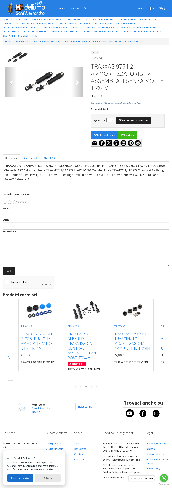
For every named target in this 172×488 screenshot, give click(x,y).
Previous (5, 341)
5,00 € (119, 355)
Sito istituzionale (54, 448)
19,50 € (97, 95)
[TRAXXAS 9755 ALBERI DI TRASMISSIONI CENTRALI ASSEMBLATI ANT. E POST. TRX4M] (86, 310)
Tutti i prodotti (53, 443)
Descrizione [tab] (11, 158)
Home (62, 8)
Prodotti (19, 41)
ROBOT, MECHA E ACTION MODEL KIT (144, 31)
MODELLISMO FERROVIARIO (101, 27)
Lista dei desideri (106, 135)
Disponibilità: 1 (99, 109)
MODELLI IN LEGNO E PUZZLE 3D (20, 27)
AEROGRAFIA (74, 19)
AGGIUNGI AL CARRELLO (135, 120)
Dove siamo (80, 448)
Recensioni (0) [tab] (30, 158)
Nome (6, 208)
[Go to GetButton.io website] (164, 484)
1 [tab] (76, 386)
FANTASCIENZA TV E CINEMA (74, 23)
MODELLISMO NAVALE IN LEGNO (138, 27)
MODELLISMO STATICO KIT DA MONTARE (24, 31)
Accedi (140, 8)
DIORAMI (7, 23)
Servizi (77, 443)
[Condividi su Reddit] (138, 143)
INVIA (8, 271)
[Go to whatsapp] (164, 478)
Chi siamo (79, 454)
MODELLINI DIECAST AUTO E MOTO (62, 27)
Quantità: (100, 120)
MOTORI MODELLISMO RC (65, 31)
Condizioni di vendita (156, 443)
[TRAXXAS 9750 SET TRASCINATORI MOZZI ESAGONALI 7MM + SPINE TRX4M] (133, 310)
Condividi (129, 135)
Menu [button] (74, 8)
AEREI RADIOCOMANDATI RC (47, 19)
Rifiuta (48, 478)
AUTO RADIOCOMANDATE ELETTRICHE (79, 41)
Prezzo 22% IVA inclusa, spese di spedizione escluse (116, 103)
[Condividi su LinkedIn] (123, 143)
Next (167, 341)
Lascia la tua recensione (16, 194)
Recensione (9, 231)
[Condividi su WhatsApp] (116, 143)
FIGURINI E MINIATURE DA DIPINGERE (115, 23)
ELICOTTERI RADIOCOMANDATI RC (35, 23)
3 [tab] (86, 386)
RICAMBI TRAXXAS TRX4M (117, 41)
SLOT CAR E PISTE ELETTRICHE (20, 35)
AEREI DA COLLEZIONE (15, 19)
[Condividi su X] (109, 143)
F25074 (137, 41)
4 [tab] (91, 386)
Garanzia (150, 448)
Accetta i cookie (20, 478)
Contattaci (79, 459)
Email (6, 219)
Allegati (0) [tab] (49, 158)
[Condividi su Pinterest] (130, 143)
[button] (85, 8)
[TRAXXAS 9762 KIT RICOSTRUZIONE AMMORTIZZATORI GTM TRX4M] (39, 310)
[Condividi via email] (94, 143)
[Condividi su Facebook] (101, 143)
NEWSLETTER (85, 406)
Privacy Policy (153, 468)
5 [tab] (96, 386)
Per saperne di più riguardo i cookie (32, 469)
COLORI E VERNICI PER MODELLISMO (138, 19)
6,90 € (26, 355)
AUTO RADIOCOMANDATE (100, 19)
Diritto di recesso (155, 454)
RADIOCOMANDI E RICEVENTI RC (101, 31)
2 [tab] (81, 386)
